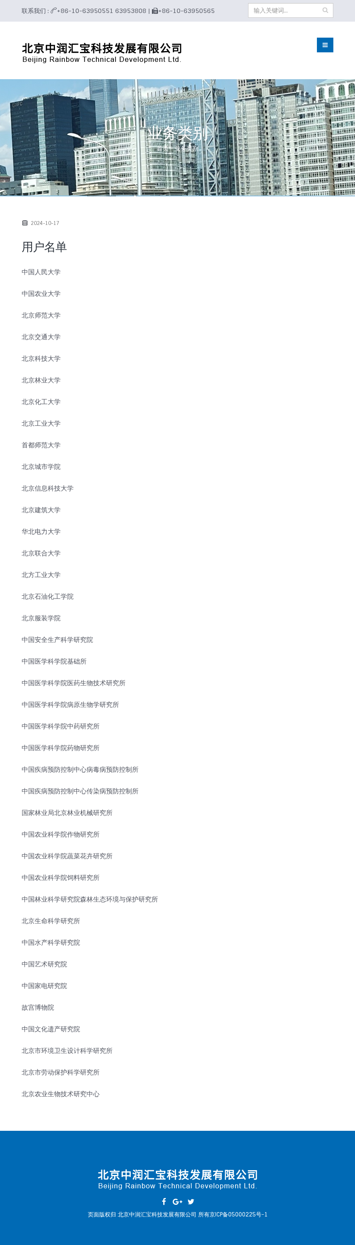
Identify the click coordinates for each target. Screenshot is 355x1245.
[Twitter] (190, 1201)
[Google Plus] (177, 1201)
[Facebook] (164, 1201)
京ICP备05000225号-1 (239, 1214)
